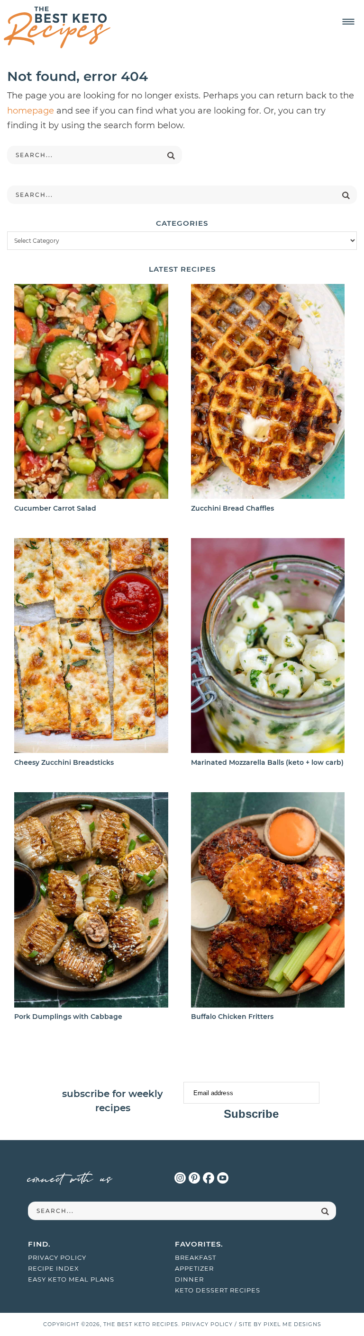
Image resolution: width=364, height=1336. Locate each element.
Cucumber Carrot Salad (55, 508)
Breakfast (195, 1257)
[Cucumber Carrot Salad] (91, 393)
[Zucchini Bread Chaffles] (268, 393)
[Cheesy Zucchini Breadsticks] (91, 647)
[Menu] (349, 22)
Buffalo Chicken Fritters (232, 1016)
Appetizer (194, 1268)
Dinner (189, 1279)
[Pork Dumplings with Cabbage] (91, 901)
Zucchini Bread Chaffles (232, 508)
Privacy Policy (57, 1257)
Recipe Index (53, 1268)
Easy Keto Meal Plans (71, 1279)
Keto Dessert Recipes (217, 1290)
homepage (30, 111)
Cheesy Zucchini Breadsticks (64, 762)
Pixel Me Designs (292, 1324)
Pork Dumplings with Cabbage (68, 1016)
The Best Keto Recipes (57, 27)
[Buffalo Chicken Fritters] (268, 901)
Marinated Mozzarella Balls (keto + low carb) (267, 762)
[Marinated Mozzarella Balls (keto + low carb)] (268, 647)
